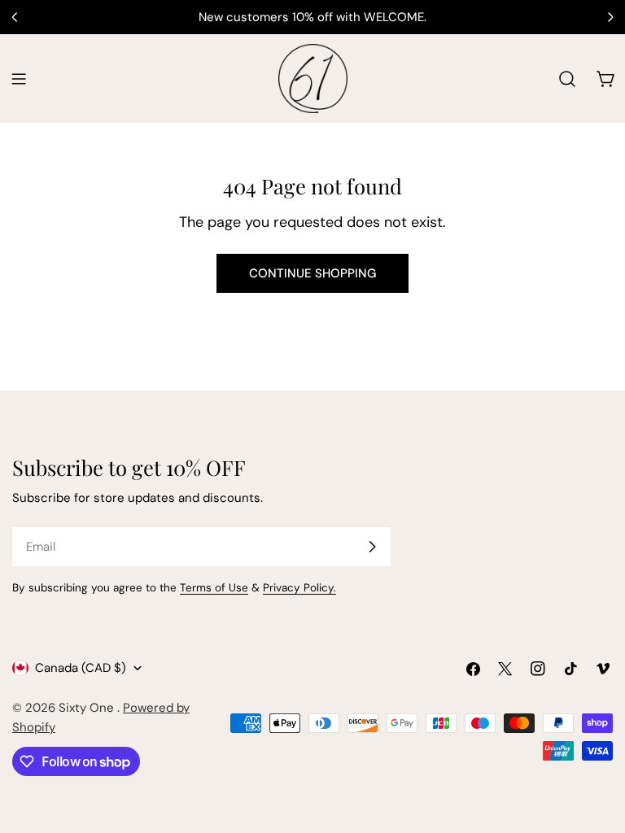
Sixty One (88, 708)
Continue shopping (312, 273)
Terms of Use (214, 588)
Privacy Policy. (299, 588)
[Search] (567, 79)
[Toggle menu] (18, 79)
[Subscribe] (372, 547)
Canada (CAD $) (80, 668)
